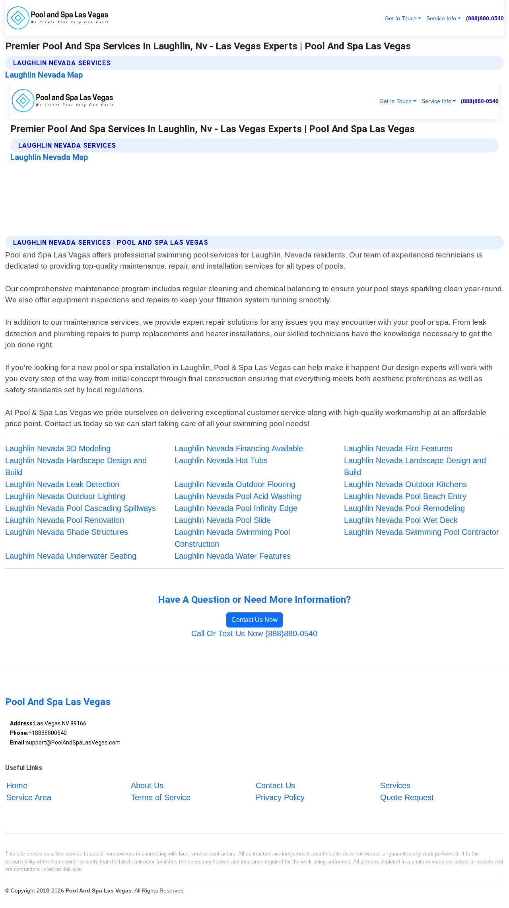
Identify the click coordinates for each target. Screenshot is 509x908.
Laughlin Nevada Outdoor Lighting (65, 496)
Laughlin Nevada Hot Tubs (221, 460)
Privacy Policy (280, 797)
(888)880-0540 (485, 18)
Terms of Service (160, 797)
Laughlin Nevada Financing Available (239, 448)
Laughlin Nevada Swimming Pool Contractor (421, 532)
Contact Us (275, 785)
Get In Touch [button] (401, 18)
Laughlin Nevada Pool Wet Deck (401, 520)
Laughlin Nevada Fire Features (398, 448)
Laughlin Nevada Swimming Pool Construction (232, 538)
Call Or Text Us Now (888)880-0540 (254, 633)
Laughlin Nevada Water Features (233, 555)
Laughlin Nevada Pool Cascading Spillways (80, 508)
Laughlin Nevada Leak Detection (62, 484)
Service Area (28, 797)
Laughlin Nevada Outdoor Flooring (235, 484)
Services (395, 785)
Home (16, 785)
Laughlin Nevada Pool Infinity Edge (236, 508)
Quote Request (407, 797)
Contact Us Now (254, 619)
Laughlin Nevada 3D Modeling (58, 448)
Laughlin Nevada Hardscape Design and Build (76, 466)
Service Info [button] (441, 18)
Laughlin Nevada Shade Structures (66, 532)
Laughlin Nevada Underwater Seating (70, 555)
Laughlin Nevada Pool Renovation (64, 520)
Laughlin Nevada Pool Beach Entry (405, 496)
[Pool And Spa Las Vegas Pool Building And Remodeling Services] (58, 18)
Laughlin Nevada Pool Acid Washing (238, 496)
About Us (147, 785)
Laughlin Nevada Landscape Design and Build (415, 466)
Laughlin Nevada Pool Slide (223, 520)
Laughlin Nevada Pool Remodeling (404, 508)
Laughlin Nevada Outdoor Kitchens (405, 484)
